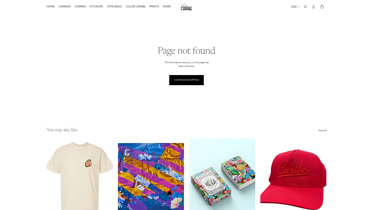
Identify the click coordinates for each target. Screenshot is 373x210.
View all (322, 130)
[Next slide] (107, 179)
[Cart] (322, 6)
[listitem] (167, 6)
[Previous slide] (52, 179)
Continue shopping (186, 79)
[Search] (305, 6)
